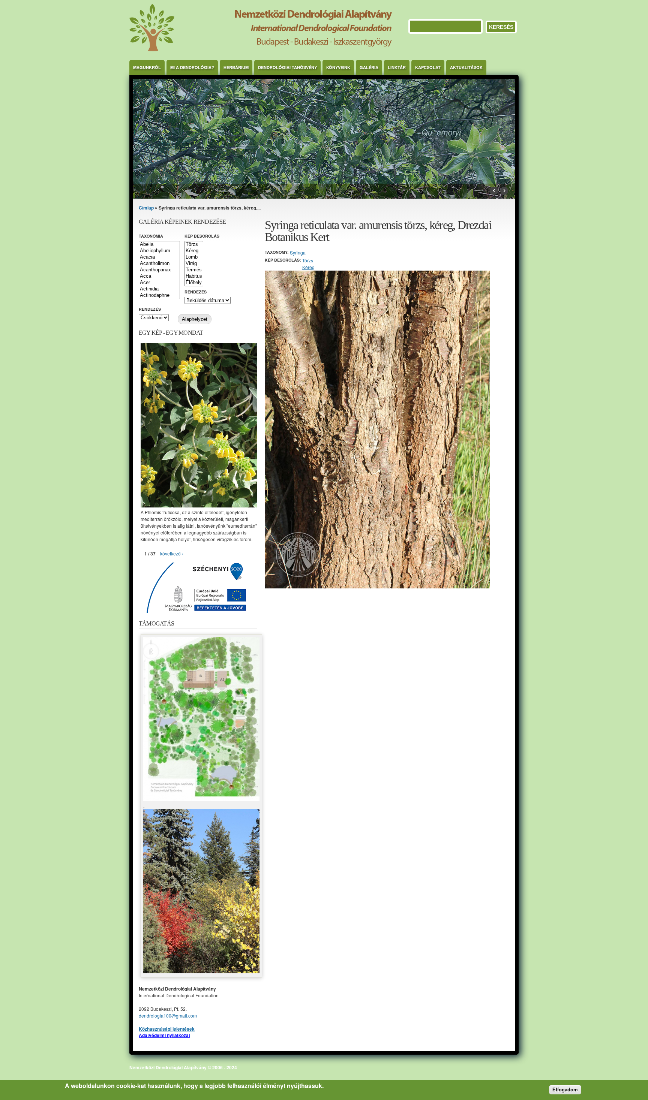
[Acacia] (159, 257)
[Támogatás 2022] (201, 799)
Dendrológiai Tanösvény (287, 67)
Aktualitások (466, 67)
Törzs (307, 260)
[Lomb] (194, 257)
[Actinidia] (159, 289)
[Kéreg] (194, 251)
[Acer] (159, 283)
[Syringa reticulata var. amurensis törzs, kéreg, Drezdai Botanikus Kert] (377, 586)
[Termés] (194, 270)
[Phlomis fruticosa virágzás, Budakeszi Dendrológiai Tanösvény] (199, 505)
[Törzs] (194, 244)
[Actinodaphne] (159, 295)
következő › (171, 553)
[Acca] (159, 276)
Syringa (298, 252)
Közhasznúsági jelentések (167, 1028)
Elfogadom (565, 1089)
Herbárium (236, 67)
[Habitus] (194, 276)
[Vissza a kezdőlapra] (260, 49)
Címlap (146, 207)
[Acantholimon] (159, 263)
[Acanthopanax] (159, 270)
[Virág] (194, 263)
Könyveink (338, 67)
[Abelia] (159, 244)
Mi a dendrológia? (192, 67)
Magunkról (147, 67)
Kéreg (308, 267)
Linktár (397, 67)
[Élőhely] (194, 283)
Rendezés (195, 292)
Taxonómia (151, 236)
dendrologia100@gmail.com (168, 1015)
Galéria (369, 67)
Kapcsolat (428, 67)
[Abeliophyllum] (159, 251)
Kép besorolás (201, 236)
